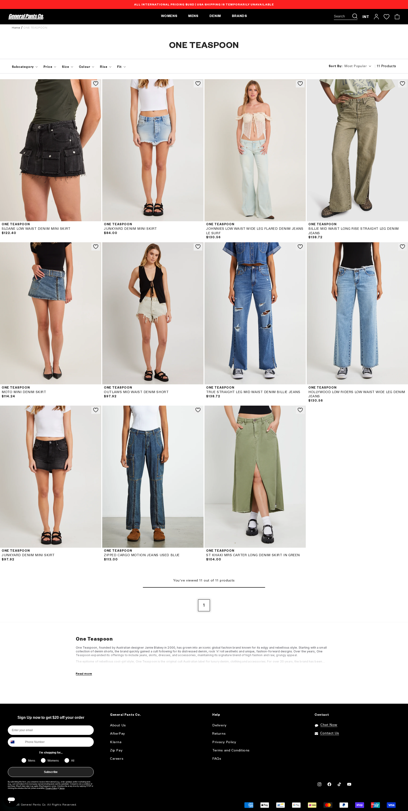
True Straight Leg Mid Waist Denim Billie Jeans (253, 392)
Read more (84, 673)
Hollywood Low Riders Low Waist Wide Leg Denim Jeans (356, 394)
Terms (61, 788)
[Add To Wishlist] (95, 83)
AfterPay (117, 733)
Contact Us (329, 733)
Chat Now (328, 725)
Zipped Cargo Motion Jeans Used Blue (142, 555)
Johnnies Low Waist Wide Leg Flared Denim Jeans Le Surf (254, 231)
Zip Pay (116, 750)
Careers (116, 758)
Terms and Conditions (231, 750)
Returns (218, 733)
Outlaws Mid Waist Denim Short (136, 392)
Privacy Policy (51, 788)
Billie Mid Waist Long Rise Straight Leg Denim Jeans (353, 231)
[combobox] (15, 741)
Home (16, 27)
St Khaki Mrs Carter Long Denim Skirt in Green (253, 555)
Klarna (116, 742)
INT (365, 16)
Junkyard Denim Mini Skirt (130, 228)
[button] (346, 17)
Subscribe (51, 772)
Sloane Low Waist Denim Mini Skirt (36, 228)
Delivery (219, 725)
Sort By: (335, 66)
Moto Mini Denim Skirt (24, 392)
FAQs (216, 758)
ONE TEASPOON (35, 27)
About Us (118, 725)
